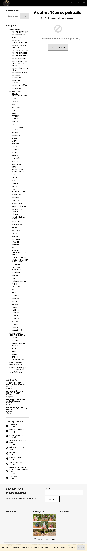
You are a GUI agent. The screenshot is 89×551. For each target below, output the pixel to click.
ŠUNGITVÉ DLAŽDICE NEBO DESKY (19, 46)
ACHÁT (14, 99)
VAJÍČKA (15, 132)
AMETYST (15, 141)
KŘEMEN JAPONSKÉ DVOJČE (18, 345)
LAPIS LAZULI (16, 239)
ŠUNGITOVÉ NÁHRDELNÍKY (16, 77)
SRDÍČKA (15, 233)
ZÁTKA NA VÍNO (17, 224)
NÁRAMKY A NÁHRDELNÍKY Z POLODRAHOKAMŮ (18, 368)
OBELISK (15, 122)
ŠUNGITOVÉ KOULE (18, 35)
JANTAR (14, 177)
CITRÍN (14, 167)
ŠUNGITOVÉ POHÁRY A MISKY (20, 69)
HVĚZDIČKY (16, 265)
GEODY (14, 113)
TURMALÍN (15, 313)
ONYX (14, 125)
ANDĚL (14, 293)
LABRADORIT (16, 222)
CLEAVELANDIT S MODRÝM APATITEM (19, 171)
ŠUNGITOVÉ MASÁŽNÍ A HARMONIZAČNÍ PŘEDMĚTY (19, 63)
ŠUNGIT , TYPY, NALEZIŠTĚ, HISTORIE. (16, 408)
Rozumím (81, 547)
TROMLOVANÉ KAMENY (18, 128)
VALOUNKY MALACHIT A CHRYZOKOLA (20, 261)
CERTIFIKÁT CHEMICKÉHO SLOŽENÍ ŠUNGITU (16, 400)
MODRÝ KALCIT (17, 272)
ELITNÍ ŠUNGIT (16, 38)
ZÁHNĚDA (15, 327)
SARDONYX (16, 135)
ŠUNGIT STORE (14, 29)
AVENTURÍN (16, 158)
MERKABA (15, 198)
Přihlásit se (52, 499)
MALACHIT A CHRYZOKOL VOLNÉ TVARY (19, 252)
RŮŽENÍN (14, 284)
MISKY (14, 104)
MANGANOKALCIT (18, 360)
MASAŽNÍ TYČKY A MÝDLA (18, 218)
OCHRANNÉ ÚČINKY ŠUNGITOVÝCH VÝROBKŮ (16, 384)
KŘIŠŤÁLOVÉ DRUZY (19, 206)
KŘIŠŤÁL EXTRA (17, 204)
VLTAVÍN (15, 324)
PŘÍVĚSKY (15, 116)
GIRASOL (15, 175)
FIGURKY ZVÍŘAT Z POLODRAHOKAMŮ (16, 364)
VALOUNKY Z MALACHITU (16, 269)
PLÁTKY (14, 110)
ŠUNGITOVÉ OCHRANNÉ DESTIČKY (19, 42)
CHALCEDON (16, 164)
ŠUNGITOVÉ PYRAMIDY (20, 32)
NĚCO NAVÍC (16, 88)
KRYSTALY (15, 155)
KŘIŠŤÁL (14, 186)
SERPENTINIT (16, 301)
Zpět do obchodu (58, 47)
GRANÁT (15, 354)
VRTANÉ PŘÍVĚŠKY (15, 372)
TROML (14, 152)
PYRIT (14, 278)
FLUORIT (14, 348)
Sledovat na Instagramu (46, 539)
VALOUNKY (16, 107)
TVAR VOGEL (16, 195)
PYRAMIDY (16, 101)
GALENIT (14, 351)
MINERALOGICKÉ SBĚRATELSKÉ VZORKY (17, 334)
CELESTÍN (15, 161)
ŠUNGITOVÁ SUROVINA (20, 50)
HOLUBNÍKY (16, 341)
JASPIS (14, 180)
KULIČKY (15, 321)
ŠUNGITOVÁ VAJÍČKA (19, 85)
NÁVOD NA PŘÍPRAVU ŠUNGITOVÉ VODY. (14, 392)
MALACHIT (15, 242)
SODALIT (15, 307)
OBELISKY (15, 144)
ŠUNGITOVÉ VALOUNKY (16, 81)
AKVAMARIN (16, 338)
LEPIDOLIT (15, 357)
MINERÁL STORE (15, 91)
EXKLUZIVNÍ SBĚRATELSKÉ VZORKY (19, 95)
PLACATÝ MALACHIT (19, 257)
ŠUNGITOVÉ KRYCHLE (19, 53)
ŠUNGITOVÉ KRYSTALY (20, 56)
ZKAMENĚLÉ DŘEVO (18, 330)
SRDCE (14, 138)
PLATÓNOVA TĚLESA (19, 192)
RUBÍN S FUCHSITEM (19, 281)
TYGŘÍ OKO (16, 316)
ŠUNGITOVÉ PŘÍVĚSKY (19, 59)
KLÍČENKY (15, 119)
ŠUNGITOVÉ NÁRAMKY (19, 73)
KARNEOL (15, 183)
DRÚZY (14, 147)
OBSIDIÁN (15, 275)
